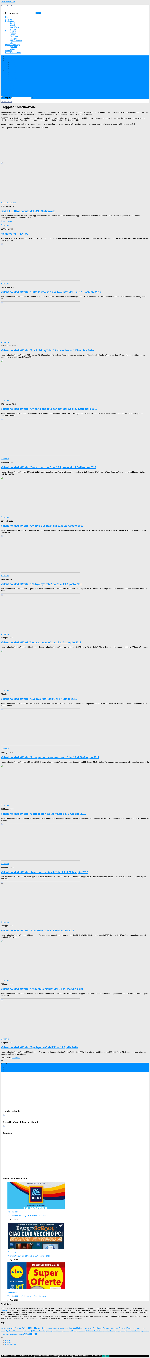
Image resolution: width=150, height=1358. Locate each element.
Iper (32, 1331)
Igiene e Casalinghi (12, 45)
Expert (12, 25)
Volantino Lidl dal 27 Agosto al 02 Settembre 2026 (26, 1296)
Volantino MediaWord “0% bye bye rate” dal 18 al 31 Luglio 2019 (41, 642)
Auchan (13, 33)
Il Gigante (27, 1331)
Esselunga (14, 37)
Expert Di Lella (137, 1328)
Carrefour (13, 35)
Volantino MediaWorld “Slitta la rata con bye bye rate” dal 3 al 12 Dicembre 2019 (51, 291)
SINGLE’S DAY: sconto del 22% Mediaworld (28, 211)
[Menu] (2, 1337)
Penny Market (135, 1331)
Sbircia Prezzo (6, 5)
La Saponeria (57, 1331)
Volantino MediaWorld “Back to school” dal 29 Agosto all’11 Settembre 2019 (48, 467)
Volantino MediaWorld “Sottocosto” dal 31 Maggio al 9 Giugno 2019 (43, 813)
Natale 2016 (106, 1331)
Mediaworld (90, 1331)
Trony (12, 1334)
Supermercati (10, 31)
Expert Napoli (10, 1331)
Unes (16, 1334)
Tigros (7, 1334)
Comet (12, 23)
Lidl (11, 43)
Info (107, 1356)
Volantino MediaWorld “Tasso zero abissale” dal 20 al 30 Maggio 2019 (44, 872)
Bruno (58, 1328)
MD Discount (81, 1331)
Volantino (30, 1334)
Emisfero (89, 1328)
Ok (103, 1356)
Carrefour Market (75, 1328)
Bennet (45, 1328)
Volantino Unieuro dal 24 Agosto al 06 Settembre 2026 (28, 1256)
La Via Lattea (66, 1331)
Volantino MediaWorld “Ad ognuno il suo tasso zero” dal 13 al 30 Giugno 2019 (50, 757)
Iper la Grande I (16, 41)
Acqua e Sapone (6, 1328)
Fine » (17, 1058)
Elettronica (9, 21)
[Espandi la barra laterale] (2, 1060)
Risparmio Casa (145, 1331)
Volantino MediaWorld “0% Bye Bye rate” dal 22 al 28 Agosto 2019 (42, 525)
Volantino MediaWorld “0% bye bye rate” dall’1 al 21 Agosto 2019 (41, 584)
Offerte (112, 1331)
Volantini (8, 51)
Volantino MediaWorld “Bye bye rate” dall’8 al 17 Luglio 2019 (39, 698)
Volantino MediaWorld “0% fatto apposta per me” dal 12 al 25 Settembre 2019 (49, 408)
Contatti (8, 1342)
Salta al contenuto (8, 2)
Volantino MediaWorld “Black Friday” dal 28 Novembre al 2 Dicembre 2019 (47, 350)
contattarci (5, 1310)
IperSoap (13, 47)
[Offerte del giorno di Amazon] (4, 1127)
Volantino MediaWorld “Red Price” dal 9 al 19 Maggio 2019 (37, 930)
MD (75, 1331)
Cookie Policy (10, 1344)
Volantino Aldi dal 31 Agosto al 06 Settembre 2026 (26, 1216)
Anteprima (29, 1327)
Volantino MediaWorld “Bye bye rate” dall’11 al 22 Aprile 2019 (39, 1047)
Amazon (8, 19)
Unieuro (13, 29)
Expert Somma (18, 1331)
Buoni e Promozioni (13, 53)
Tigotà (12, 49)
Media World (98, 1331)
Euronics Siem (114, 1328)
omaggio (118, 1331)
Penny (128, 1331)
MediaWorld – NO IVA (14, 233)
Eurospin (13, 39)
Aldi (12, 1328)
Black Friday (52, 1328)
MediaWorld (14, 27)
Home (7, 17)
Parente (123, 1331)
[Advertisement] (75, 145)
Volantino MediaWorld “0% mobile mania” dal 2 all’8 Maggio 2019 (42, 988)
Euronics (106, 1328)
